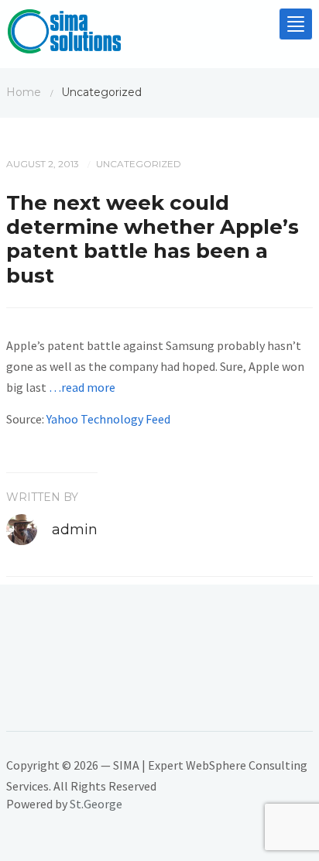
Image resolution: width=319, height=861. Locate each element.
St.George (96, 803)
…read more (82, 387)
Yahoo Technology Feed (108, 419)
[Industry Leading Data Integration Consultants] (64, 35)
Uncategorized (138, 164)
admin (75, 529)
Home (23, 92)
